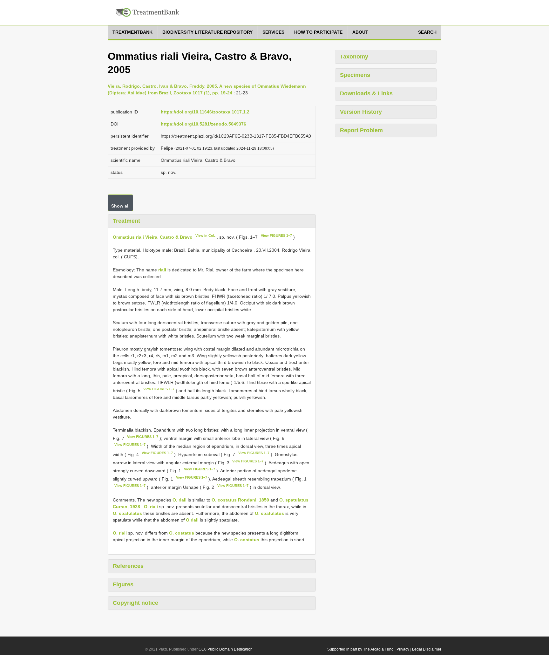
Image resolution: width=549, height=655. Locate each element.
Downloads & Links (366, 93)
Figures (123, 584)
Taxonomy (354, 56)
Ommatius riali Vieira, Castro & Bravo (153, 237)
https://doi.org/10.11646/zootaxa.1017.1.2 (205, 111)
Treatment (126, 221)
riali (162, 269)
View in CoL (205, 235)
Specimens (355, 75)
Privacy (402, 649)
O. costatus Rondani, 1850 (240, 499)
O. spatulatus (127, 513)
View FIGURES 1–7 (276, 235)
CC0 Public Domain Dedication (226, 649)
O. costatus (181, 533)
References (128, 566)
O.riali (192, 519)
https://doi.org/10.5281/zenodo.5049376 (203, 123)
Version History (361, 112)
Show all (120, 205)
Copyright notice (135, 603)
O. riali (179, 499)
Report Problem (361, 130)
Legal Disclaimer (426, 649)
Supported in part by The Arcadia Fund (360, 649)
